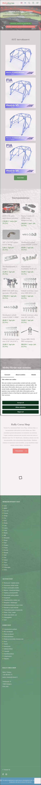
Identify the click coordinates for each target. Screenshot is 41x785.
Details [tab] (33, 374)
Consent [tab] (7, 374)
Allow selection (21, 407)
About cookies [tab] (20, 374)
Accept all (20, 402)
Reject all (21, 412)
